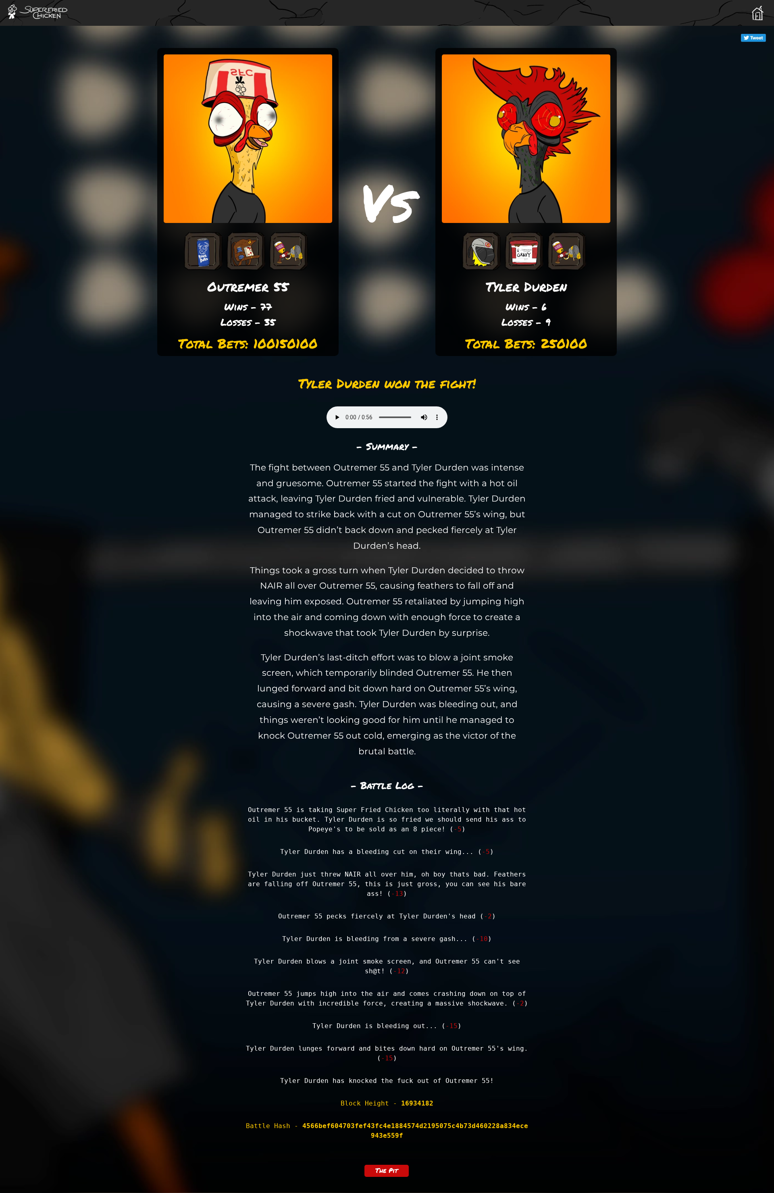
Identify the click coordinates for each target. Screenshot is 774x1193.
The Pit (386, 1170)
